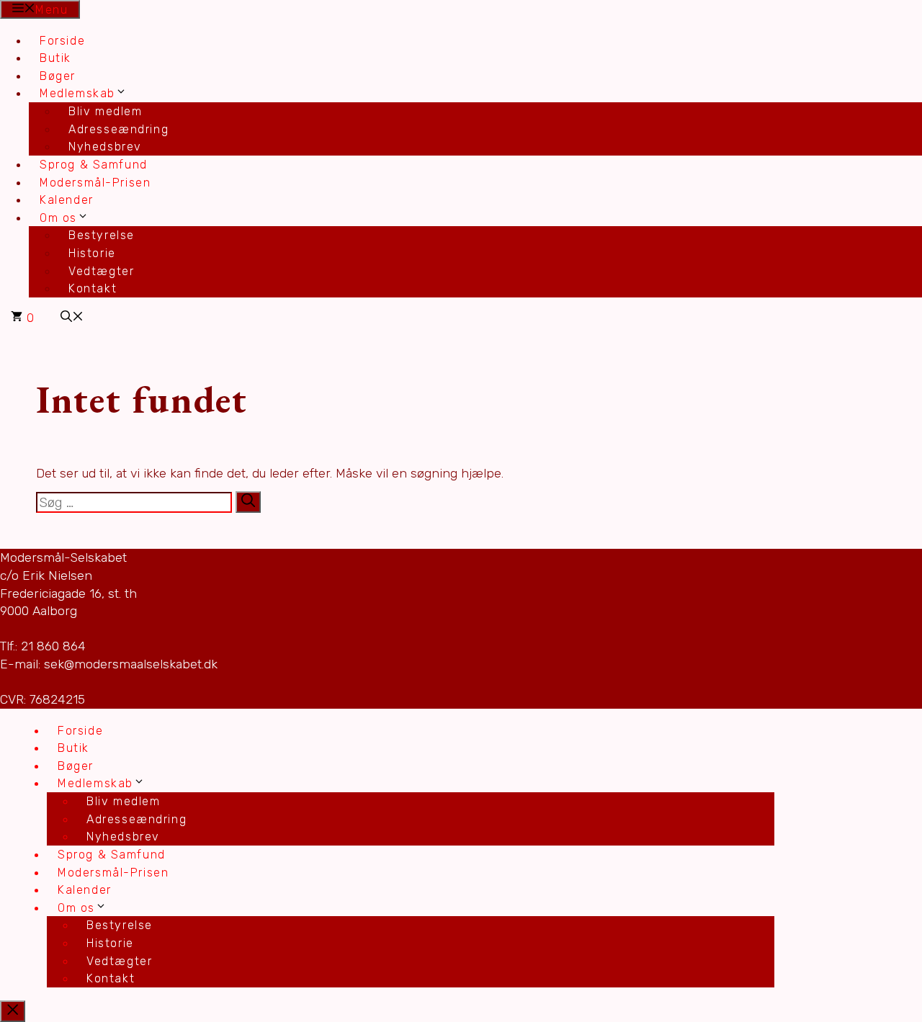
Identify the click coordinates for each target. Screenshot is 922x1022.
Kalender (67, 200)
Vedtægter (101, 271)
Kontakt (92, 288)
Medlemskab (77, 93)
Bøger (58, 76)
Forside (62, 41)
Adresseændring (118, 129)
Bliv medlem (105, 111)
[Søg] (248, 502)
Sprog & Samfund (94, 164)
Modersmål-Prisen (95, 182)
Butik (55, 58)
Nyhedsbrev (105, 146)
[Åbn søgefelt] (72, 318)
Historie (92, 253)
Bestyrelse (101, 235)
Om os (58, 218)
